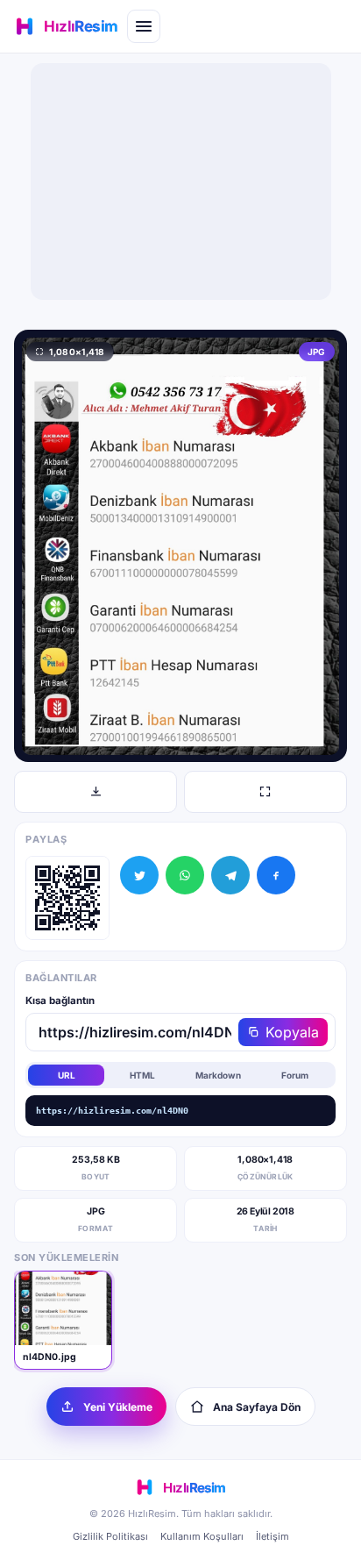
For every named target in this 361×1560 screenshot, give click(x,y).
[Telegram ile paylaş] (230, 875)
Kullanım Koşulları (202, 1536)
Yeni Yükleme (117, 1407)
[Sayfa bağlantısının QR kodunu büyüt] (67, 898)
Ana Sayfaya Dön (257, 1407)
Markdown (218, 1075)
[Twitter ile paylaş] (139, 875)
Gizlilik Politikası (110, 1536)
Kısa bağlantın (60, 1000)
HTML (142, 1075)
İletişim (272, 1536)
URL (66, 1075)
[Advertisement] (180, 181)
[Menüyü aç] (143, 26)
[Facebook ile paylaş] (276, 875)
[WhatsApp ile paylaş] (185, 875)
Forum (294, 1075)
